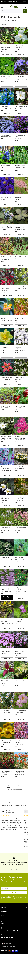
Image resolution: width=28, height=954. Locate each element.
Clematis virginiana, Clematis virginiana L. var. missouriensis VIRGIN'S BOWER (20, 682)
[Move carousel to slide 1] (11, 869)
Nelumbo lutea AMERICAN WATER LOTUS (6, 349)
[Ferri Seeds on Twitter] (4, 938)
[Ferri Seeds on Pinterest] (7, 938)
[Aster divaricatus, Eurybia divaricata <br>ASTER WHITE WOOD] (7, 700)
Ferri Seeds (12, 946)
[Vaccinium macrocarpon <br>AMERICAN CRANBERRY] (7, 760)
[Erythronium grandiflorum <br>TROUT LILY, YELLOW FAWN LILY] (7, 609)
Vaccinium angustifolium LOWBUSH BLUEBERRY (21, 287)
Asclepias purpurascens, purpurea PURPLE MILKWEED (21, 438)
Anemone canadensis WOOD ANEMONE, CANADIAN (6, 438)
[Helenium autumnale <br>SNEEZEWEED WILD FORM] (7, 730)
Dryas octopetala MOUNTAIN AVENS (20, 467)
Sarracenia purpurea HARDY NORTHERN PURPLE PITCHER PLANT (6, 258)
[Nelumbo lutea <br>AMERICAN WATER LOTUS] (7, 336)
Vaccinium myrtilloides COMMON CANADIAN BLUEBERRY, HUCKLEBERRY (7, 228)
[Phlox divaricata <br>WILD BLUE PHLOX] (7, 124)
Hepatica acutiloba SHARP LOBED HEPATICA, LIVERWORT (21, 78)
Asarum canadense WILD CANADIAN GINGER (5, 78)
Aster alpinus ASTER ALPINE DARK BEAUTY (6, 197)
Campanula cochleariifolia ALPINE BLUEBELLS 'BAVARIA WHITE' (20, 349)
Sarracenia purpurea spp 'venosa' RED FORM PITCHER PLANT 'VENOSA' (20, 743)
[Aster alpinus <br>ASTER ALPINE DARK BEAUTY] (7, 185)
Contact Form (7, 928)
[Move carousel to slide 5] (16, 869)
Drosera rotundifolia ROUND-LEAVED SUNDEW (20, 318)
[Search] (25, 11)
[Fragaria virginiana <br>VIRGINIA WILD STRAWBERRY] (7, 486)
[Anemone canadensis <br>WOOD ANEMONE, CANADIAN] (7, 426)
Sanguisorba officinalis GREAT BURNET (20, 257)
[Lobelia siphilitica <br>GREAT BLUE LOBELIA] (7, 96)
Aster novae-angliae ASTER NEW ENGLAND (20, 136)
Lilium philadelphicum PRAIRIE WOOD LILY (6, 378)
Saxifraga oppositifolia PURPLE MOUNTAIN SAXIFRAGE (20, 651)
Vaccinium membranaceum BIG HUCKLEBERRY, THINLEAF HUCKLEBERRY (6, 470)
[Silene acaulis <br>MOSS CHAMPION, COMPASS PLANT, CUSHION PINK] (7, 639)
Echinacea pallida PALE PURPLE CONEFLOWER (5, 529)
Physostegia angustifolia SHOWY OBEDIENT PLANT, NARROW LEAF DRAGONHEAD (7, 590)
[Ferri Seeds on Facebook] (2, 938)
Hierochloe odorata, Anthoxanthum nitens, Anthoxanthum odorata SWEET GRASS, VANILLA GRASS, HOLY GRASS (20, 170)
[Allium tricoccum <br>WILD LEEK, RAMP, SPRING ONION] (7, 35)
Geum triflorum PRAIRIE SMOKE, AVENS (19, 197)
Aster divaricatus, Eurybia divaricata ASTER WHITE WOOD (6, 712)
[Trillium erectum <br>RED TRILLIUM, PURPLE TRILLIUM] (7, 669)
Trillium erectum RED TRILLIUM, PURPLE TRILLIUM (6, 682)
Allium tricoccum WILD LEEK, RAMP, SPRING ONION (6, 47)
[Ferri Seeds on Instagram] (9, 938)
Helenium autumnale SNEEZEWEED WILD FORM (6, 742)
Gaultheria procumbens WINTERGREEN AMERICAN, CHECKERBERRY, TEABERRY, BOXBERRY (7, 290)
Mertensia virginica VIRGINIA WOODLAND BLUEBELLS (5, 168)
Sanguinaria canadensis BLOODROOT (21, 107)
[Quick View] (12, 29)
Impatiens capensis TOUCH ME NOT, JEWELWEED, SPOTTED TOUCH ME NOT (7, 319)
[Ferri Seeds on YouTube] (12, 938)
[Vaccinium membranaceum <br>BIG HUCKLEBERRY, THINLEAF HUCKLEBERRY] (7, 456)
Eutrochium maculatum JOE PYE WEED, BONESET (20, 529)
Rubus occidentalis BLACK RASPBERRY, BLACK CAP (20, 559)
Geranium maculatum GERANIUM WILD (20, 711)
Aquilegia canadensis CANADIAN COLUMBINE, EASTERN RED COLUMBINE (21, 590)
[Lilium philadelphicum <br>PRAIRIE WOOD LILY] (7, 367)
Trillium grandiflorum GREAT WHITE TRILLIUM (20, 47)
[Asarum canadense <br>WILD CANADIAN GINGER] (7, 66)
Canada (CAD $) (7, 943)
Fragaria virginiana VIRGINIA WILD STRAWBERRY (5, 498)
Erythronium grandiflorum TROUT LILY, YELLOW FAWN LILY (6, 622)
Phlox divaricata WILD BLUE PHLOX (6, 136)
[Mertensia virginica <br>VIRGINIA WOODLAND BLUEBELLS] (7, 155)
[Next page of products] (21, 786)
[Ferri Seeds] (14, 7)
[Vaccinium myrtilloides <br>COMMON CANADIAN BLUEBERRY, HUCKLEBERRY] (7, 215)
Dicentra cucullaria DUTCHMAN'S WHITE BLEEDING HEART (6, 559)
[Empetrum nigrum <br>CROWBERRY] (7, 395)
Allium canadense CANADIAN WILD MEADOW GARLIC (20, 498)
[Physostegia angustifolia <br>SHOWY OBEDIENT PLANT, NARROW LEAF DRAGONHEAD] (7, 577)
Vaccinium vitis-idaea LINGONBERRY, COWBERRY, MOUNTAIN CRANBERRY (20, 409)
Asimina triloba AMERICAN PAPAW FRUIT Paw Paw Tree (20, 227)
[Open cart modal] (25, 6)
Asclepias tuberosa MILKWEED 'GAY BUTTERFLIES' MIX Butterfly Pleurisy (19, 773)
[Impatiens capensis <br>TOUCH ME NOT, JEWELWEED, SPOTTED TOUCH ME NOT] (7, 306)
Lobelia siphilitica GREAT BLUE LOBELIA (6, 107)
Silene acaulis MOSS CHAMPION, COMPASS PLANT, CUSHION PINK (6, 652)
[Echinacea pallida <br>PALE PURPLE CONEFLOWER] (7, 517)
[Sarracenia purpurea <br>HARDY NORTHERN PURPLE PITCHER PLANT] (7, 246)
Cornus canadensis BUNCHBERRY (19, 378)
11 (18, 786)
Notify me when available (7, 597)
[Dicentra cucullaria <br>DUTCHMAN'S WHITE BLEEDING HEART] (7, 547)
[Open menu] (2, 6)
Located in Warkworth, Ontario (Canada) (11, 931)
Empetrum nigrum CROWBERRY (5, 407)
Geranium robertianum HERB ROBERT (20, 620)
